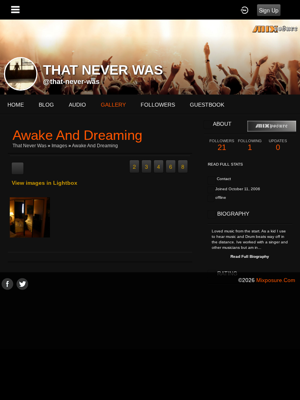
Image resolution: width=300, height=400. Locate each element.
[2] (20, 247)
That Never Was (29, 145)
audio (77, 105)
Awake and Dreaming (95, 145)
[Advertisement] (150, 344)
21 (221, 145)
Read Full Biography (249, 256)
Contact (224, 179)
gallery (113, 105)
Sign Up (269, 10)
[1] (17, 247)
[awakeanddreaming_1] (30, 217)
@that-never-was (71, 82)
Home (15, 105)
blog (46, 105)
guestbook (207, 105)
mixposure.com (275, 280)
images (59, 145)
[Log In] (244, 10)
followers (158, 105)
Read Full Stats (225, 164)
